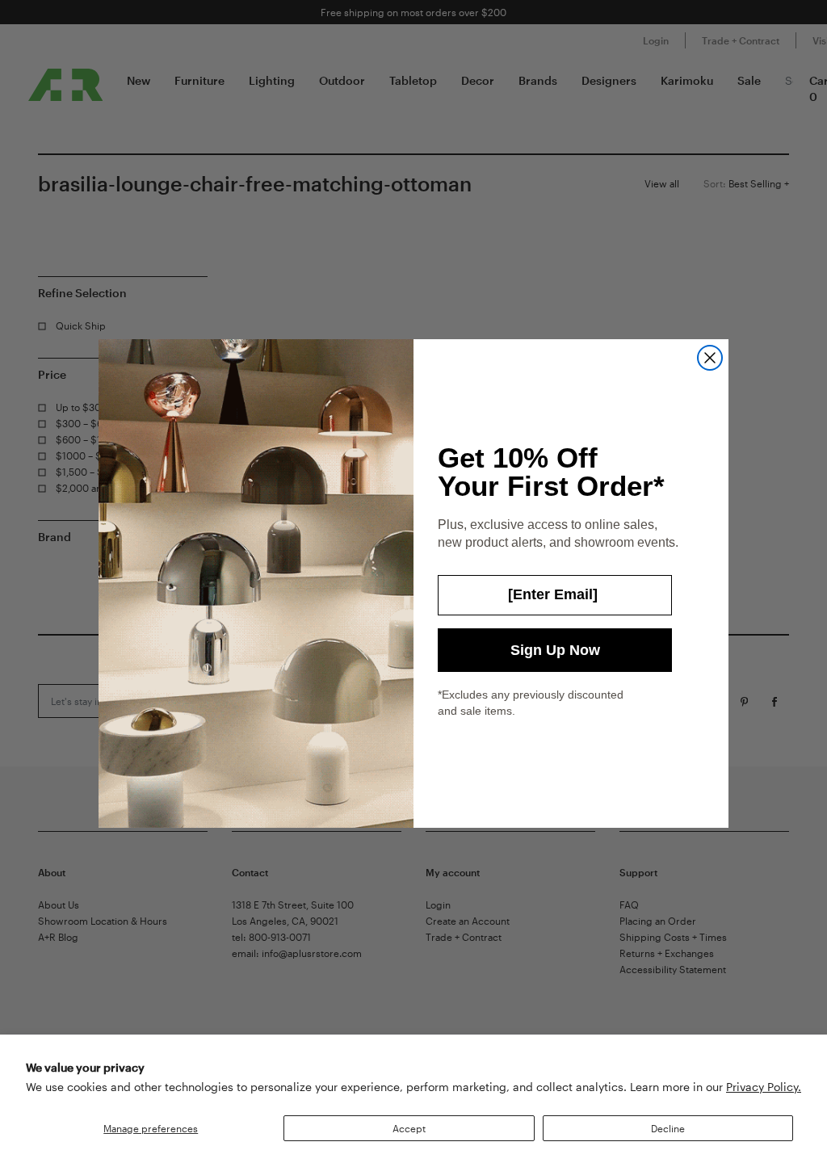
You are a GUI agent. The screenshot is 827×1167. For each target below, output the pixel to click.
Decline (668, 1128)
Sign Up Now (555, 650)
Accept (409, 1128)
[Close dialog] (710, 358)
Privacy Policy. (763, 1087)
